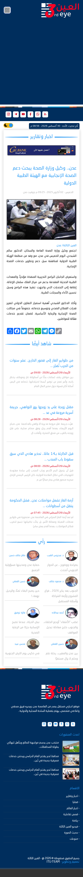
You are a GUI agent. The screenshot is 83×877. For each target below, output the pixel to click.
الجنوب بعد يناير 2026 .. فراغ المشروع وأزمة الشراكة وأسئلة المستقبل (61, 596)
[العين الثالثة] (60, 10)
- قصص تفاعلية (71, 814)
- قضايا (76, 802)
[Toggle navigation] (7, 10)
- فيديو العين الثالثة (69, 826)
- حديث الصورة (72, 832)
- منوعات (75, 839)
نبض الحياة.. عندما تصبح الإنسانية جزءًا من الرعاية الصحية (25, 627)
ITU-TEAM (53, 861)
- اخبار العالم (73, 808)
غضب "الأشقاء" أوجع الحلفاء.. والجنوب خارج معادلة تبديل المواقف (60, 627)
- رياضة (76, 820)
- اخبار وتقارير (73, 796)
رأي (41, 541)
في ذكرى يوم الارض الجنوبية (22, 653)
